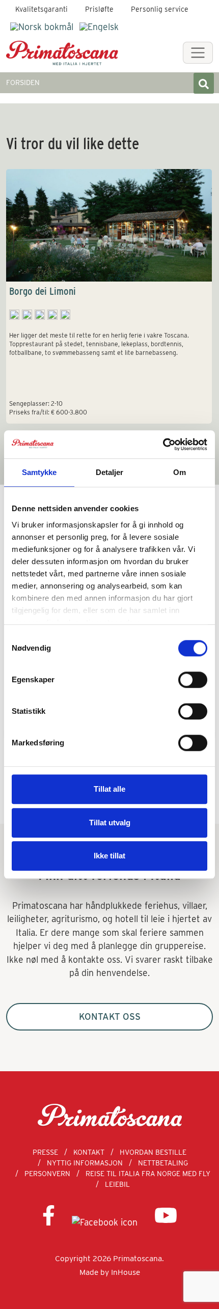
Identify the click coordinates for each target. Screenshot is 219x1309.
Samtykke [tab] (39, 472)
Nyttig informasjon (85, 1163)
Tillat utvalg (109, 822)
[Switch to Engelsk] (99, 27)
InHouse (125, 1272)
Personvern (47, 1173)
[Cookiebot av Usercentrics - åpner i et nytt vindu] (162, 444)
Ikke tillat (109, 855)
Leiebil (117, 1184)
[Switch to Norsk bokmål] (42, 27)
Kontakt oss (110, 1016)
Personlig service (159, 9)
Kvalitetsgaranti (41, 9)
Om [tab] (179, 472)
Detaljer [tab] (110, 472)
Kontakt (88, 1152)
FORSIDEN (23, 82)
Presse (45, 1152)
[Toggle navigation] (198, 53)
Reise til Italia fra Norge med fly (148, 1173)
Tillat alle (109, 789)
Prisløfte (99, 9)
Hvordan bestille (153, 1152)
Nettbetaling (163, 1163)
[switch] (192, 680)
